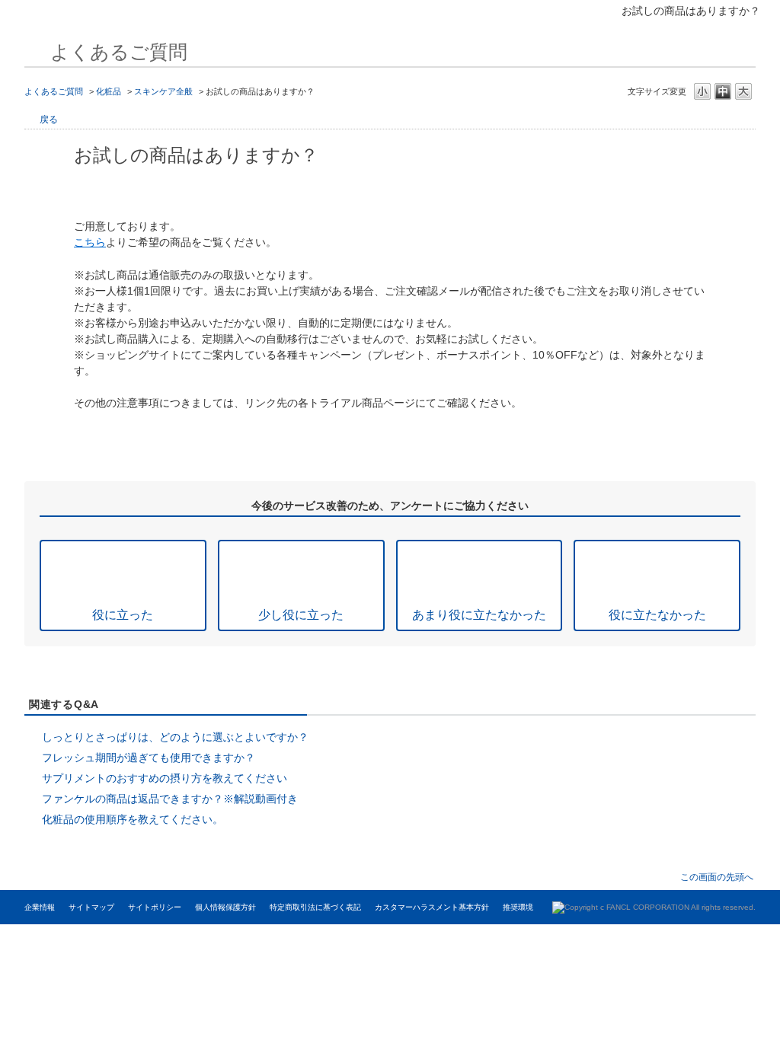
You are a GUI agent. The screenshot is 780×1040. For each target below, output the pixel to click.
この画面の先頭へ (716, 877)
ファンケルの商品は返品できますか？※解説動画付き (170, 799)
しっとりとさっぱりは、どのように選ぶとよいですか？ (175, 737)
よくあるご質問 (53, 91)
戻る (49, 119)
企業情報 (39, 907)
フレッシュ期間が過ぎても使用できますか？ (148, 757)
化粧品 (108, 91)
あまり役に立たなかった (479, 614)
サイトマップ (91, 907)
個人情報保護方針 (225, 907)
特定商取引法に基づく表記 (315, 907)
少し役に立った (301, 614)
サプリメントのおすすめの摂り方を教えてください (164, 778)
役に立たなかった (657, 614)
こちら (90, 242)
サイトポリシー (154, 907)
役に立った (122, 614)
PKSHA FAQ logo (691, 939)
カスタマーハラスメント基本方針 (432, 907)
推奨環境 (518, 907)
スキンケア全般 (163, 91)
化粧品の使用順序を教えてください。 (132, 819)
